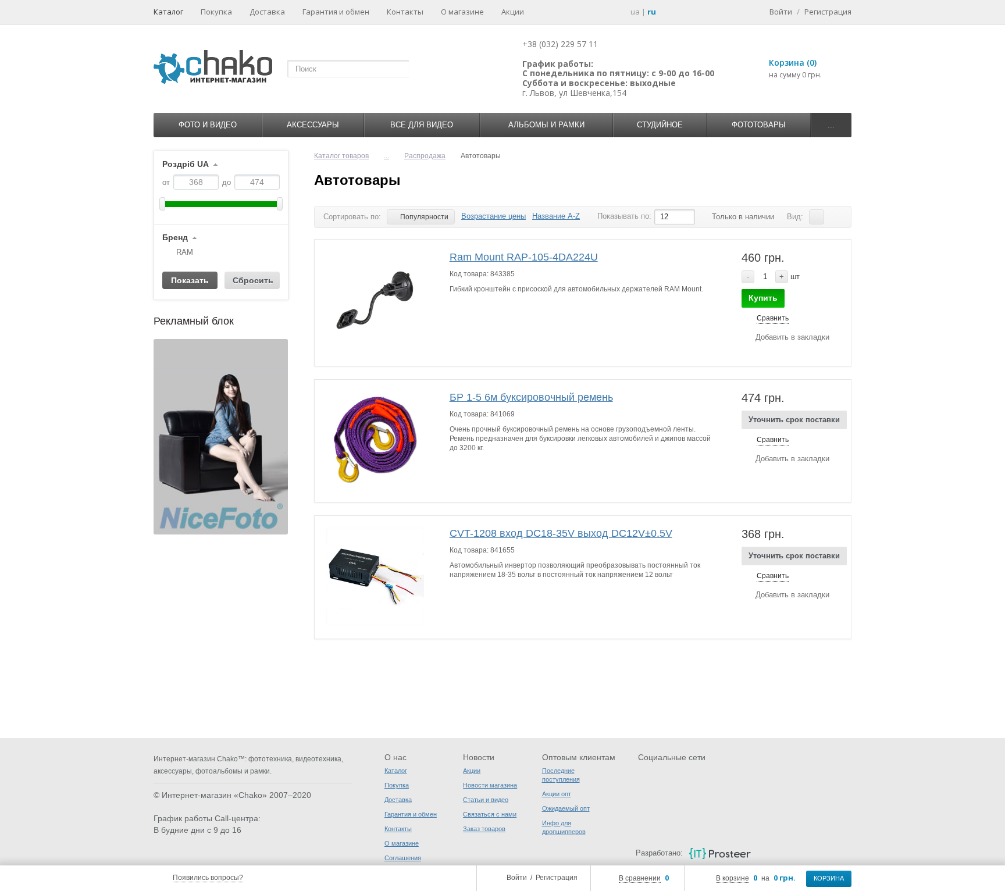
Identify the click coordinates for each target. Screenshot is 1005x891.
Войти (517, 878)
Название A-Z (556, 216)
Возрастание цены (493, 216)
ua (635, 11)
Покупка (216, 11)
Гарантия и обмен (335, 11)
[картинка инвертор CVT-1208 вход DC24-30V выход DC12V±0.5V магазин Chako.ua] (375, 576)
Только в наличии (743, 216)
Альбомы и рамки (546, 124)
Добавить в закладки (792, 337)
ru (651, 11)
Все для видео (421, 124)
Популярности (424, 217)
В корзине (732, 878)
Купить (763, 297)
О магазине (462, 11)
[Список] (816, 216)
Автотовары (357, 180)
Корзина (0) (793, 62)
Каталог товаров (341, 156)
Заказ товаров (484, 828)
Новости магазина (490, 785)
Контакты (405, 11)
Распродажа (425, 156)
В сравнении (640, 878)
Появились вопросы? (208, 878)
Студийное (660, 124)
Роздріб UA (185, 164)
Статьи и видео (485, 799)
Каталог (168, 11)
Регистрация (557, 878)
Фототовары (759, 124)
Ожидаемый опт (566, 808)
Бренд (175, 237)
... (831, 124)
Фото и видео (208, 124)
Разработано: (659, 853)
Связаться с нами (489, 814)
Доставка (267, 11)
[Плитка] (834, 216)
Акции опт (556, 793)
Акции (512, 11)
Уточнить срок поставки (794, 419)
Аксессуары (313, 124)
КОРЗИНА (829, 878)
